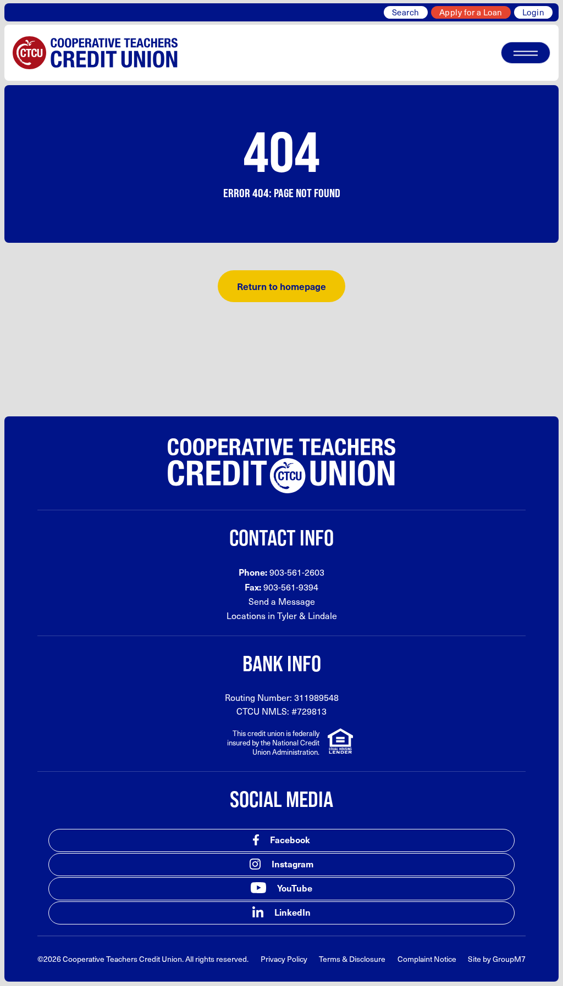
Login (533, 12)
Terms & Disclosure (352, 959)
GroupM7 (509, 959)
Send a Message (282, 601)
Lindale (322, 615)
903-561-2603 (296, 572)
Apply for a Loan (471, 12)
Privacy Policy (284, 959)
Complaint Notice (427, 959)
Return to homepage (281, 286)
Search (406, 12)
